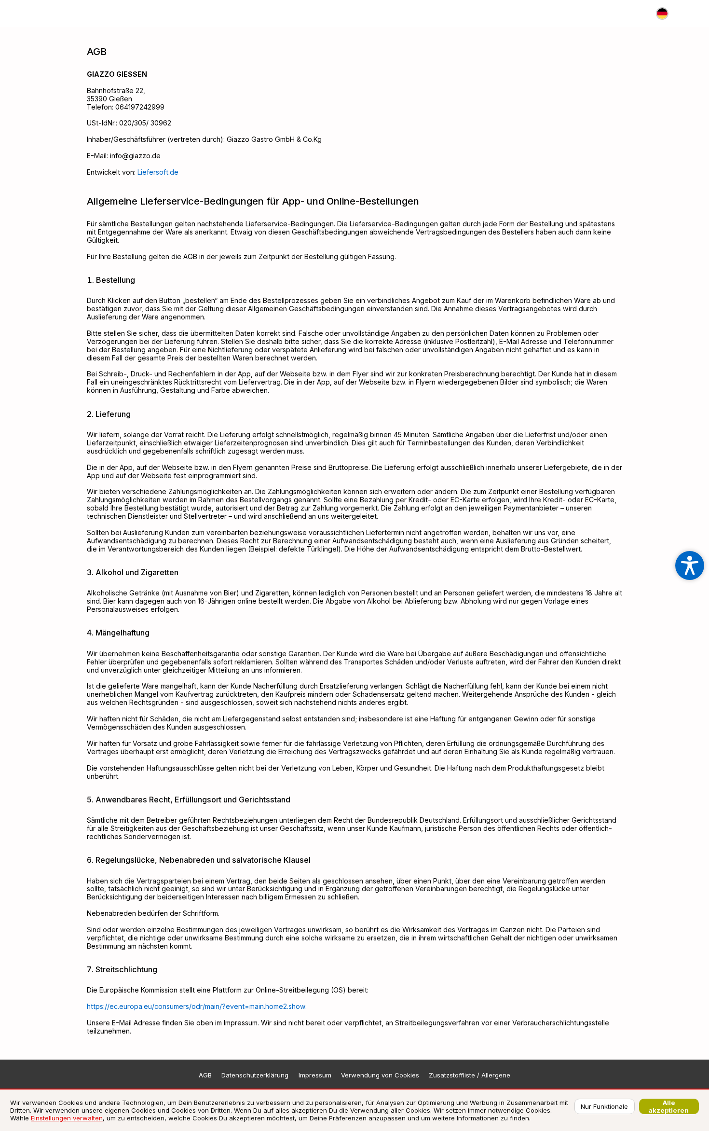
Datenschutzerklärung (254, 1075)
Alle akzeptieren (669, 1106)
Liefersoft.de (157, 172)
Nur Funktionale (604, 1106)
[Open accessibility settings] (689, 565)
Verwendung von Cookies (380, 1075)
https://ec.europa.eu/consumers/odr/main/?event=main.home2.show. (197, 1006)
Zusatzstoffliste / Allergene (469, 1075)
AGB (205, 1075)
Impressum (315, 1075)
